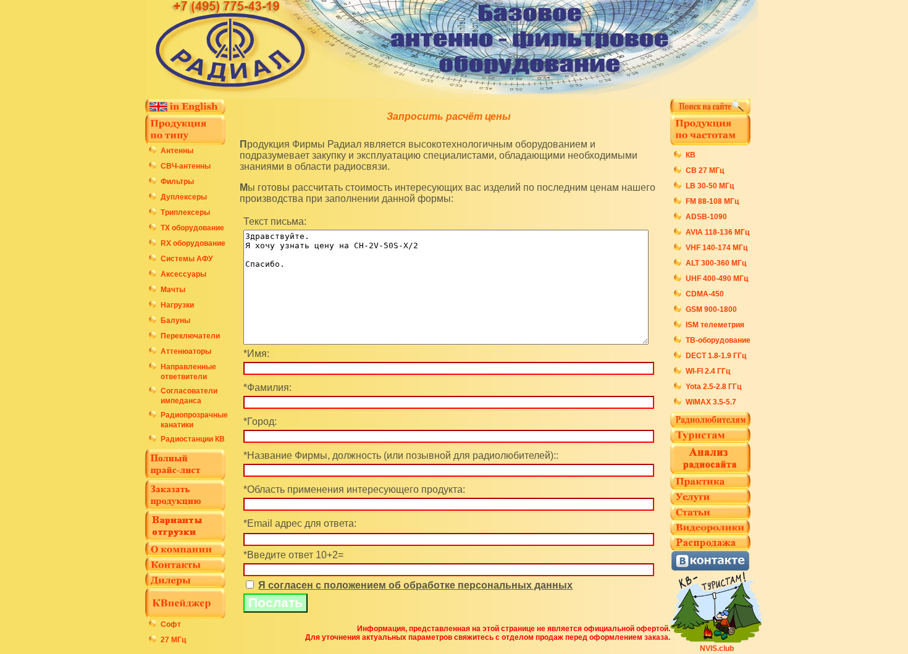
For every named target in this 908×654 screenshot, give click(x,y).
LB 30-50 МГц (710, 186)
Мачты (173, 289)
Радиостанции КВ (193, 439)
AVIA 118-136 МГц (717, 232)
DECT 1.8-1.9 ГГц (716, 355)
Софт (171, 624)
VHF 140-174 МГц (716, 247)
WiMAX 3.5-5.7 (711, 402)
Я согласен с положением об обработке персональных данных (415, 585)
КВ (691, 155)
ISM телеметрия (715, 325)
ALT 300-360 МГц (716, 263)
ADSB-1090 (706, 216)
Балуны (175, 320)
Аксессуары (183, 274)
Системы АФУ (186, 258)
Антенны (177, 150)
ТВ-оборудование (718, 340)
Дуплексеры (184, 197)
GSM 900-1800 (711, 309)
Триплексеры (185, 212)
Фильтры (177, 181)
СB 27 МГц (705, 170)
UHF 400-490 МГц (717, 278)
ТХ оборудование (192, 228)
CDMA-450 (705, 294)
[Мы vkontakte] (710, 568)
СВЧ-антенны (186, 166)
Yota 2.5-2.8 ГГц (713, 386)
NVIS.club (717, 648)
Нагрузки (177, 305)
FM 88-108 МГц (712, 201)
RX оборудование (193, 243)
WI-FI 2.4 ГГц (708, 371)
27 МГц (173, 639)
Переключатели (190, 336)
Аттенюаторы (186, 351)
